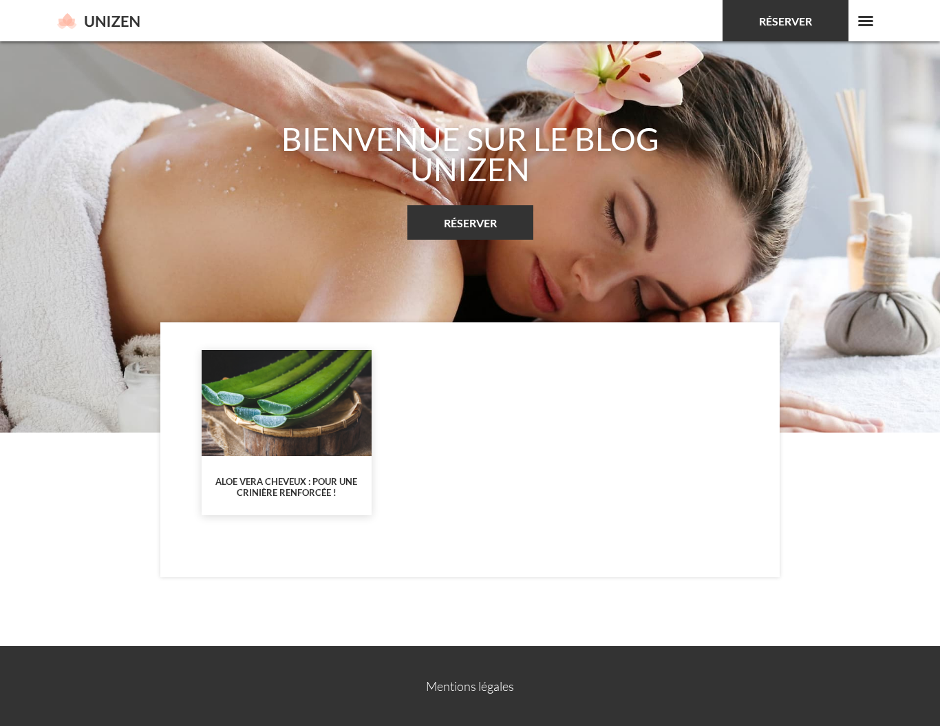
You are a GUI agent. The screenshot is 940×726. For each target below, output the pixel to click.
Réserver (785, 21)
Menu (865, 20)
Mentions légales (470, 686)
